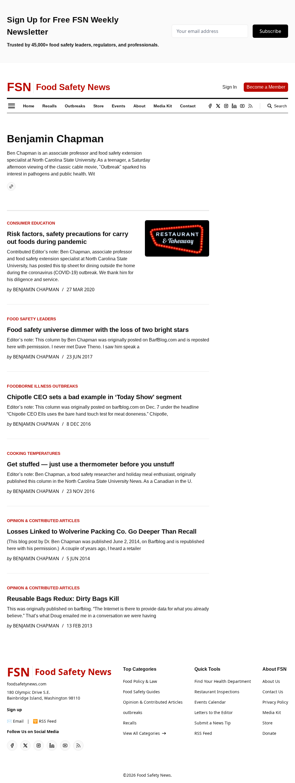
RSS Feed (203, 733)
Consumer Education (31, 223)
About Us (271, 681)
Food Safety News (154, 775)
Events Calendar (210, 702)
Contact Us (272, 691)
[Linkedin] (234, 106)
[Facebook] (210, 106)
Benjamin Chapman (36, 289)
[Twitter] (218, 106)
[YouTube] (242, 106)
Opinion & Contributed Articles (43, 520)
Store (267, 723)
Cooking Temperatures (33, 453)
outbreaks (132, 712)
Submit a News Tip (212, 723)
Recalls (130, 723)
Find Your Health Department (222, 681)
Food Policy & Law (140, 681)
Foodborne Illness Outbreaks (42, 386)
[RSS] (250, 106)
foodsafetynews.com (26, 684)
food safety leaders (31, 319)
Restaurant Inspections (216, 691)
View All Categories (141, 733)
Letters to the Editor (213, 712)
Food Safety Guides (141, 691)
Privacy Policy (275, 702)
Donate (269, 733)
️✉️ (15, 721)
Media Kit (271, 712)
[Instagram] (226, 106)
